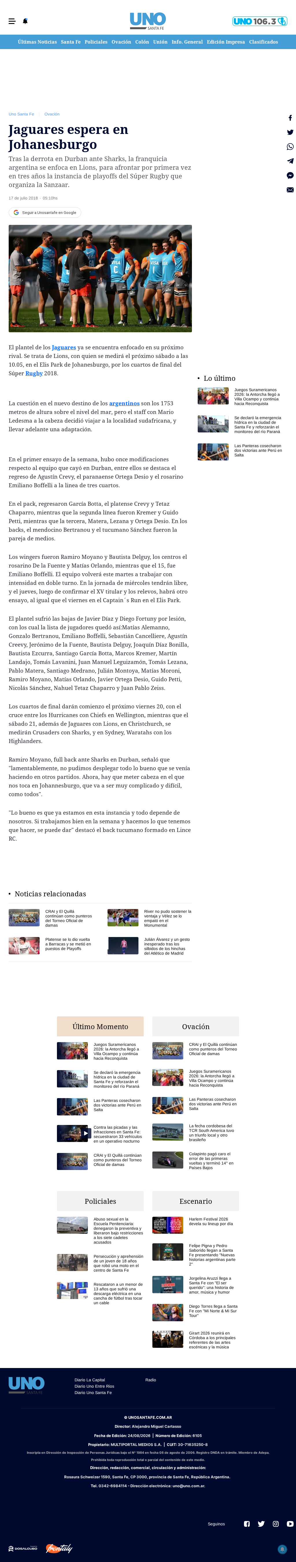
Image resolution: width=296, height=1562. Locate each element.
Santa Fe (71, 42)
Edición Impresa (226, 42)
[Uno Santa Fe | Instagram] (276, 1524)
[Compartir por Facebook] (290, 118)
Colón (142, 42)
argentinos (124, 403)
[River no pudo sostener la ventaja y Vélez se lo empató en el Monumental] (150, 918)
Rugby (34, 373)
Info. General (187, 42)
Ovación (121, 42)
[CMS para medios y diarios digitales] (23, 1549)
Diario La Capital (90, 1380)
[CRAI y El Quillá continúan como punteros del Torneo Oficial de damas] (51, 918)
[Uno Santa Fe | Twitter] (261, 1524)
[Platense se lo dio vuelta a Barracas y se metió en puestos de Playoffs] (51, 946)
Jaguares (64, 347)
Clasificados (263, 42)
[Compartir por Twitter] (290, 132)
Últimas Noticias (37, 42)
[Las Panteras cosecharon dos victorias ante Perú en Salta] (241, 451)
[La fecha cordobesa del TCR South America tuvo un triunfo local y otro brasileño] (195, 1133)
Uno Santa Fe (21, 114)
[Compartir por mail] (290, 190)
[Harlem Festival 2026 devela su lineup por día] (195, 1225)
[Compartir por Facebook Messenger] (290, 175)
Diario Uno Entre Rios (94, 1386)
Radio (150, 1380)
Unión (160, 42)
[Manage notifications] (282, 1549)
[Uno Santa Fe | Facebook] (247, 1524)
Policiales (96, 42)
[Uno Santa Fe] (148, 21)
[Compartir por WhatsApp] (290, 146)
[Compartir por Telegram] (290, 161)
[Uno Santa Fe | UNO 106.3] (259, 21)
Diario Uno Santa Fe (93, 1392)
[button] (12, 21)
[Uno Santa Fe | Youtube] (290, 1524)
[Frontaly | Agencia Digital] (55, 1548)
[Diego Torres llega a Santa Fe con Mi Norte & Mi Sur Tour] (195, 1312)
